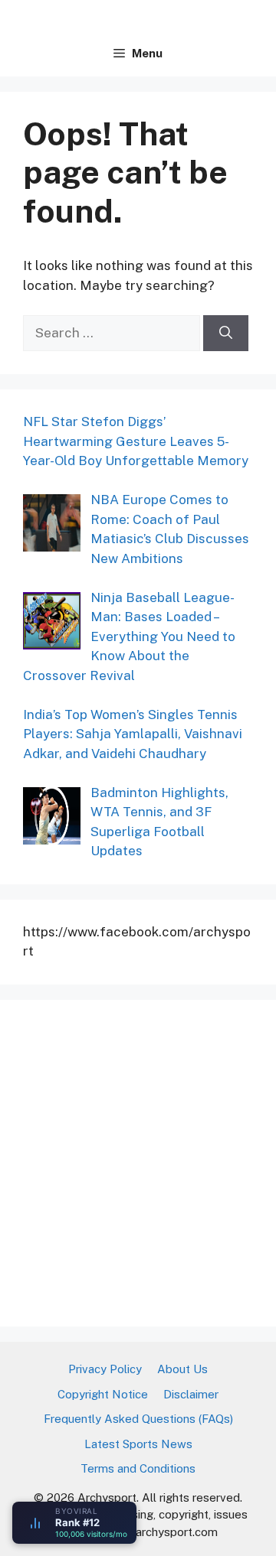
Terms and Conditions (138, 1468)
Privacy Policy (105, 1368)
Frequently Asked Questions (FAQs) (138, 1418)
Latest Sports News (138, 1443)
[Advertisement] (138, 1160)
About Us (182, 1368)
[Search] (225, 333)
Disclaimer (191, 1394)
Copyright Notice (103, 1394)
